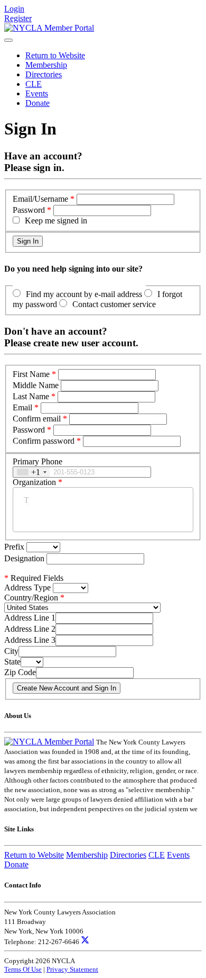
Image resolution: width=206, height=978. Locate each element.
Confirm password (43, 440)
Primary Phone (37, 461)
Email (22, 407)
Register (18, 18)
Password (29, 209)
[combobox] (31, 472)
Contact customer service (114, 304)
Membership (46, 64)
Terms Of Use (23, 969)
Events (36, 93)
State (12, 661)
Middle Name (36, 385)
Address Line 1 (29, 617)
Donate (37, 102)
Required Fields (33, 577)
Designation (25, 558)
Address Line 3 (29, 639)
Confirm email (37, 418)
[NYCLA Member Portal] (49, 27)
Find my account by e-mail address (84, 294)
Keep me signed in (56, 220)
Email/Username (40, 198)
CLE (33, 83)
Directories (43, 74)
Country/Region (31, 597)
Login (14, 8)
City (11, 651)
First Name (31, 374)
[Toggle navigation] (8, 40)
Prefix (15, 546)
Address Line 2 (29, 628)
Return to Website (55, 55)
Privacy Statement (72, 969)
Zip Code (20, 672)
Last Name (31, 396)
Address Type (27, 587)
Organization (34, 482)
